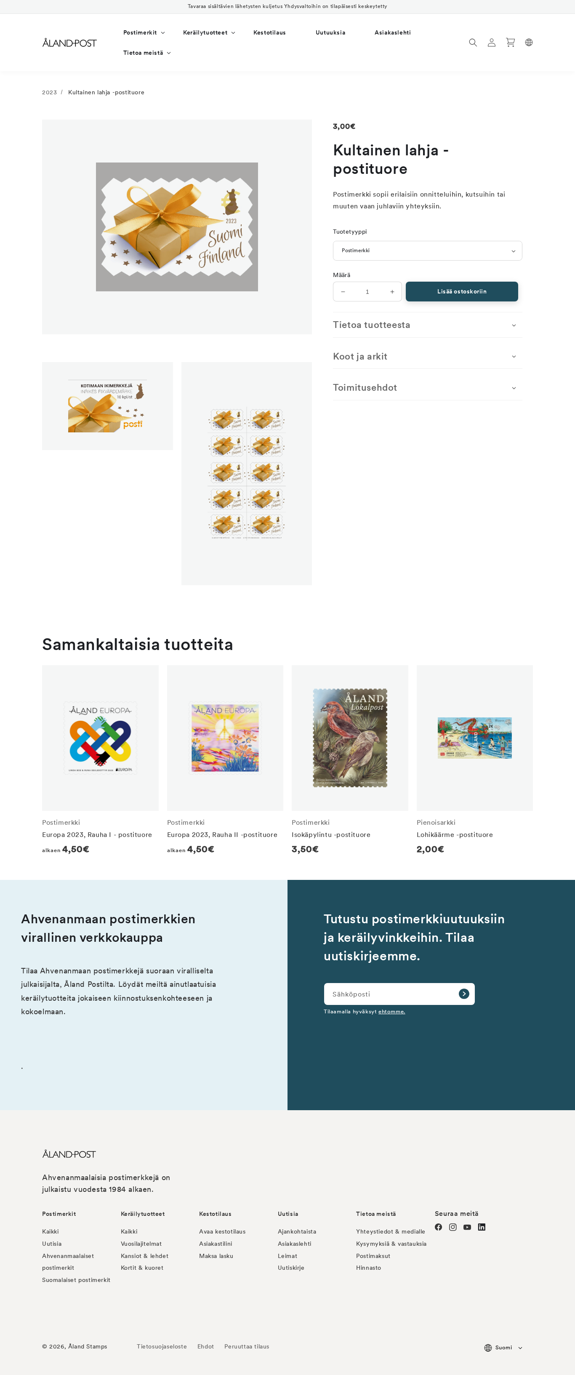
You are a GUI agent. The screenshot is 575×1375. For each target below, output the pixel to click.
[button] (139, 32)
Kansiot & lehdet (145, 1255)
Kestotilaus (215, 1213)
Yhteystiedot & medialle (391, 1231)
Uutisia (51, 1243)
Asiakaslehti (294, 1243)
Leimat (288, 1255)
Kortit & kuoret (142, 1267)
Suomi (503, 1347)
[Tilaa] (464, 994)
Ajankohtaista (297, 1231)
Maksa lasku (216, 1255)
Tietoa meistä (376, 1213)
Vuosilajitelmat (141, 1243)
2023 (49, 92)
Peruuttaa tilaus (246, 1346)
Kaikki (50, 1231)
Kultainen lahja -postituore (106, 92)
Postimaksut (373, 1255)
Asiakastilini (215, 1243)
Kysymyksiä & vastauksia (391, 1243)
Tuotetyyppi (350, 231)
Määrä (341, 275)
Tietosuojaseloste (163, 1346)
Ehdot (205, 1346)
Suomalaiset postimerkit (76, 1279)
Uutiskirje (291, 1267)
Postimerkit (59, 1213)
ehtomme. (391, 1011)
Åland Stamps (87, 1346)
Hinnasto (368, 1267)
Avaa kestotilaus (222, 1231)
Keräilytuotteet (143, 1213)
